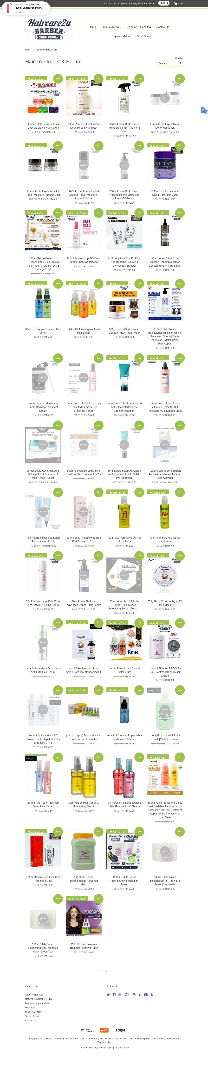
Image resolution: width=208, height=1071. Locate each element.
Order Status (144, 36)
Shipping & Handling (139, 27)
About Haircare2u (34, 994)
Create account (124, 3)
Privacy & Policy (33, 1011)
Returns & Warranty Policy (38, 998)
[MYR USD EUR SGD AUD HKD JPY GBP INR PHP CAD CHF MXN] (163, 3)
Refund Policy (122, 1047)
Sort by (179, 58)
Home (92, 27)
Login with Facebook (143, 3)
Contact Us (162, 27)
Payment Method (121, 36)
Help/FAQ (30, 1007)
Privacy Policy (105, 1047)
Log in (107, 3)
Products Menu (110, 27)
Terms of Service (88, 1047)
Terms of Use (32, 1016)
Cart (180, 3)
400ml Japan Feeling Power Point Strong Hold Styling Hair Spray (30, 7)
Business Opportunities (37, 1003)
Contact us (30, 1020)
